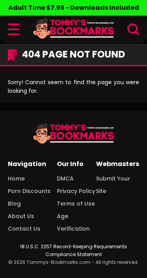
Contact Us (24, 229)
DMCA (65, 178)
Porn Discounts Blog (29, 197)
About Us (21, 216)
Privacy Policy (76, 191)
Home (16, 178)
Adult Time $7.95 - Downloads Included (73, 7)
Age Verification (73, 222)
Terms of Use (76, 204)
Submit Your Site (113, 185)
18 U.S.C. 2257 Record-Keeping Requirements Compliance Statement (73, 250)
